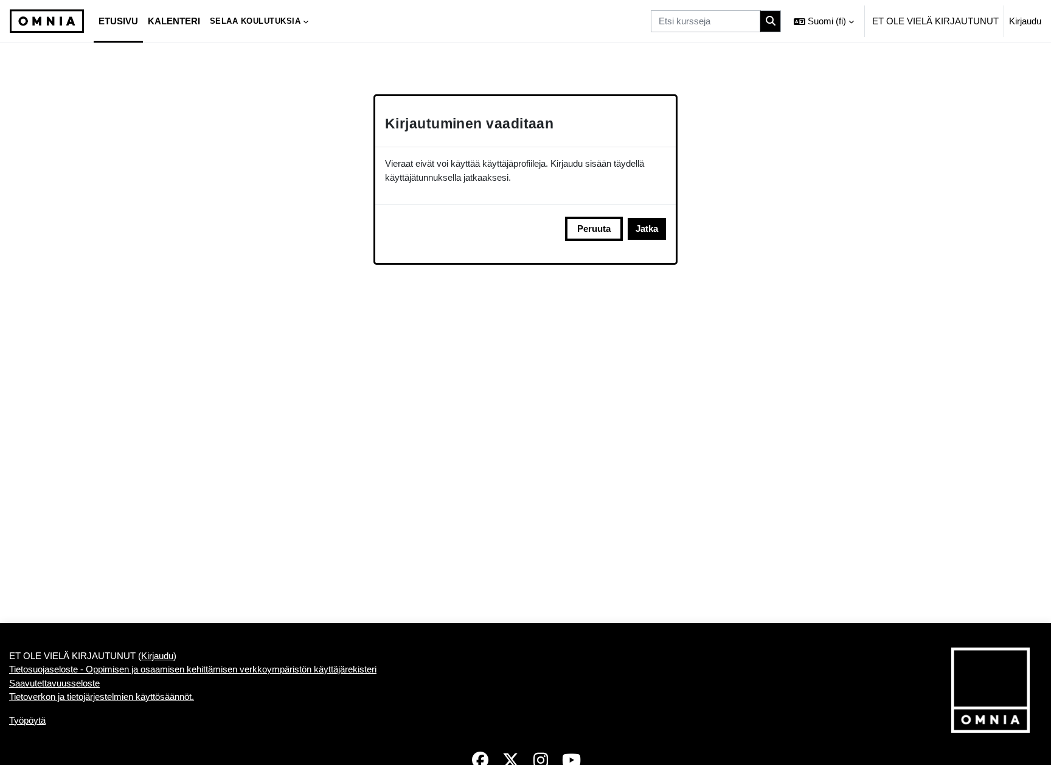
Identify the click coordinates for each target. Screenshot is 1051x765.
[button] (824, 21)
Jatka (647, 228)
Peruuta (594, 228)
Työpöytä (27, 720)
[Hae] (770, 21)
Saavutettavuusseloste (54, 683)
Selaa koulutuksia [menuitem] (255, 21)
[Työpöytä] (47, 21)
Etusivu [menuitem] (118, 21)
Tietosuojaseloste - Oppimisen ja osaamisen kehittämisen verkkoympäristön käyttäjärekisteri (192, 669)
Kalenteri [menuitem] (174, 21)
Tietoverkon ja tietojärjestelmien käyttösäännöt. (101, 696)
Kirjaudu (1025, 21)
